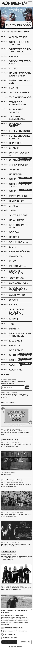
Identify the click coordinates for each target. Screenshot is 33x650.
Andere (26, 32)
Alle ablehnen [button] (25, 642)
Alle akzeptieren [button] (9, 642)
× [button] (31, 609)
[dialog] (16, 629)
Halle (9, 32)
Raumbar (17, 32)
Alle (3, 32)
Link (7, 397)
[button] (16, 647)
